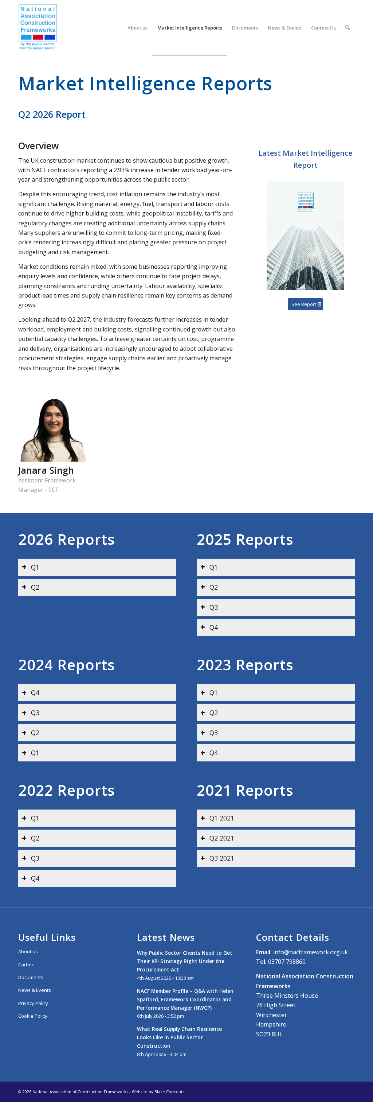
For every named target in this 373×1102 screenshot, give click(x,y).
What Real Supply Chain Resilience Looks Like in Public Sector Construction (179, 1037)
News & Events (34, 990)
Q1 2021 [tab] (221, 818)
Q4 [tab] (213, 627)
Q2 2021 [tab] (221, 838)
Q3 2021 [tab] (221, 858)
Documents (30, 977)
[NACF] (38, 27)
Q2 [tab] (35, 587)
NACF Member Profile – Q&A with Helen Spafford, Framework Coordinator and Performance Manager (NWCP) (185, 999)
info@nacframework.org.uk (310, 952)
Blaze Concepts (169, 1091)
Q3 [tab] (213, 607)
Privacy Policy (33, 1003)
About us (28, 951)
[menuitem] (137, 27)
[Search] (348, 27)
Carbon (26, 964)
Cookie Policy (32, 1016)
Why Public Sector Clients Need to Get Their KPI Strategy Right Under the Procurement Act (184, 961)
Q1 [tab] (35, 567)
